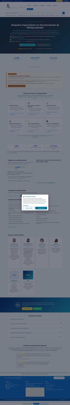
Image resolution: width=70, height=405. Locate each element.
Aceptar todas (41, 208)
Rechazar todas (28, 208)
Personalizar (25, 205)
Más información (41, 203)
